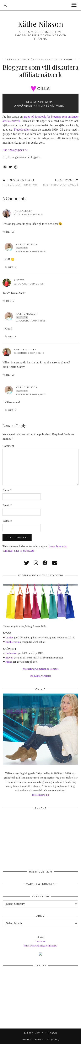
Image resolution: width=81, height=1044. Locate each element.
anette (19, 280)
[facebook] (45, 563)
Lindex (9, 637)
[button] (75, 5)
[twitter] (26, 563)
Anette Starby (25, 349)
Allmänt (67, 59)
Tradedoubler (21, 129)
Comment (8, 446)
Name (7, 490)
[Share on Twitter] (10, 167)
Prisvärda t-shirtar (19, 182)
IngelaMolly (23, 211)
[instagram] (36, 563)
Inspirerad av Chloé (61, 182)
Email (7, 505)
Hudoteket (11, 653)
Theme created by (40, 1039)
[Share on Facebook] (5, 167)
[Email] (54, 563)
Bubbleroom (12, 641)
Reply (10, 231)
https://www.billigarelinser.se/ (40, 945)
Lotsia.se (40, 941)
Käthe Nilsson (40, 24)
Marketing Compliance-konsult (40, 668)
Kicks (8, 661)
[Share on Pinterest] (16, 167)
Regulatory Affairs (40, 675)
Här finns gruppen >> (15, 149)
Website (7, 520)
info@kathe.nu (40, 794)
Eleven (9, 657)
